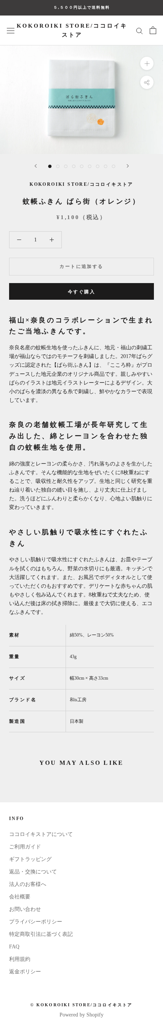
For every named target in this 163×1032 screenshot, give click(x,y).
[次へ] (128, 166)
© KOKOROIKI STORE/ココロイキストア (81, 1004)
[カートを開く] (153, 30)
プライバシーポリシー (35, 922)
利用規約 (19, 959)
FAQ (14, 947)
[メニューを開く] (10, 30)
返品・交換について (33, 872)
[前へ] (35, 166)
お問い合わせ (25, 909)
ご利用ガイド (25, 847)
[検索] (139, 30)
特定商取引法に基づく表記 (41, 934)
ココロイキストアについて (41, 834)
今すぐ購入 (81, 291)
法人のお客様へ (27, 884)
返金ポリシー (25, 971)
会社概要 (19, 897)
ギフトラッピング (30, 859)
